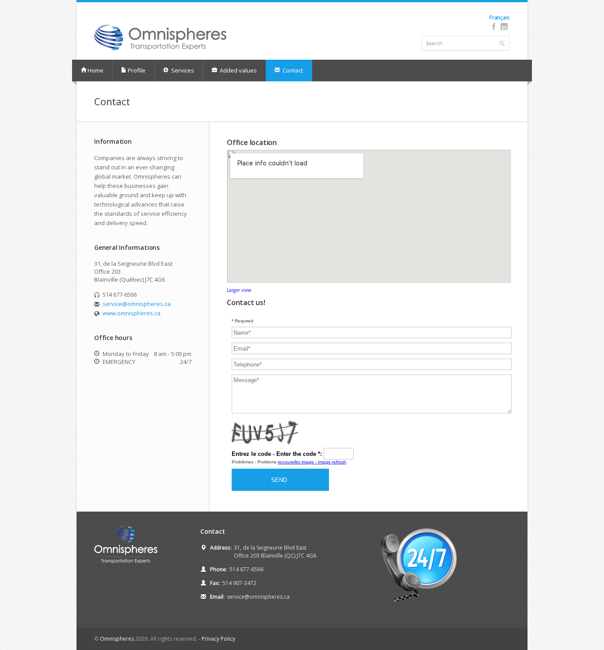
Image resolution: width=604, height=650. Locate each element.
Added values (237, 70)
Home (95, 70)
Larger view (239, 290)
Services (182, 70)
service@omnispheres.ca (137, 304)
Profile (136, 70)
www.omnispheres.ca (132, 313)
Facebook (494, 26)
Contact (292, 70)
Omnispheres (117, 638)
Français (499, 17)
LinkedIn (504, 26)
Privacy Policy (218, 638)
